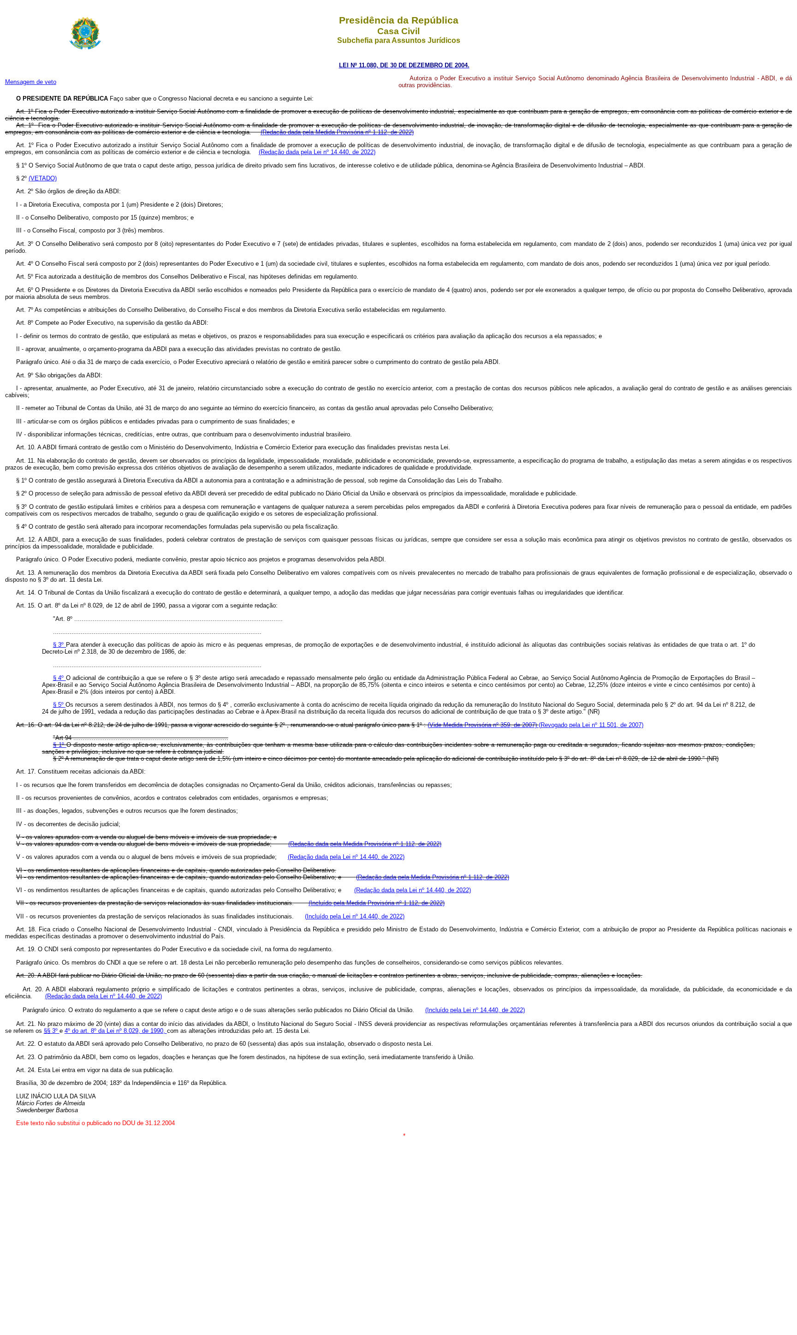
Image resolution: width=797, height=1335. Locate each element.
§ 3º (59, 644)
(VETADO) (43, 178)
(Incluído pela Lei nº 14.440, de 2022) (354, 916)
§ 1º (59, 744)
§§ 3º (51, 1030)
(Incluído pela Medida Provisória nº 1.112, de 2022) (377, 903)
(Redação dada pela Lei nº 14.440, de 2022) (317, 152)
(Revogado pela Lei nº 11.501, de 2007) (591, 724)
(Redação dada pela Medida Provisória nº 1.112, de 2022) (337, 132)
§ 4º (59, 677)
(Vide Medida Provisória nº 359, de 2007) (483, 724)
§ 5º (59, 704)
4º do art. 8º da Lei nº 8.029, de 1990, (116, 1030)
